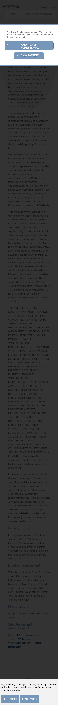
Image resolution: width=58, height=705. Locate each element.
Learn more (29, 699)
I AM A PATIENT (29, 55)
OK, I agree (10, 699)
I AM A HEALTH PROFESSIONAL (29, 46)
